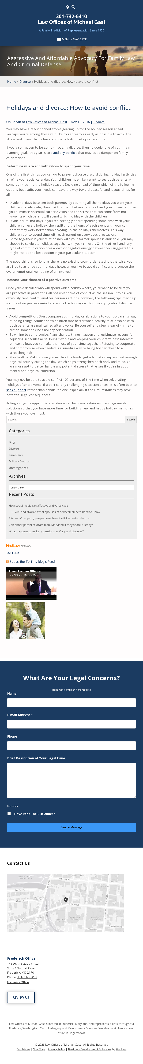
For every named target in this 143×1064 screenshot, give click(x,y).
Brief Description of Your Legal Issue (36, 758)
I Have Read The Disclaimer (33, 814)
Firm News (16, 455)
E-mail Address (19, 715)
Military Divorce (19, 461)
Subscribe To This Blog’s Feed (32, 561)
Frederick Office (18, 982)
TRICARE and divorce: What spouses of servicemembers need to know (54, 512)
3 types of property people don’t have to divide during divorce (49, 518)
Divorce (99, 122)
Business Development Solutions (89, 1049)
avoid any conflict (64, 153)
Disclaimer (12, 806)
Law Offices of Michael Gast (46, 122)
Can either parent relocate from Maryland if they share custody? (51, 525)
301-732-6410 (71, 16)
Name (12, 693)
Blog (12, 442)
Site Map (39, 1049)
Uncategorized (18, 468)
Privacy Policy (56, 1049)
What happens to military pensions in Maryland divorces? (46, 531)
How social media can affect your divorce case (38, 506)
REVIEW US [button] (21, 997)
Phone (12, 736)
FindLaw (121, 1049)
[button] (71, 39)
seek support (16, 390)
